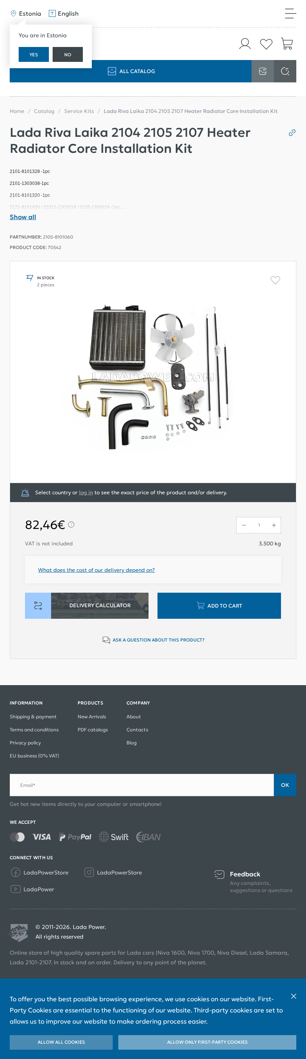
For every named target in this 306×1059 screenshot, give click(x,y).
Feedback (245, 874)
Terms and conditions (34, 730)
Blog (132, 743)
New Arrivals (92, 716)
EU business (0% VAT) (34, 756)
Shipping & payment (33, 716)
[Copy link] (289, 133)
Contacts (137, 730)
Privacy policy (25, 743)
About (134, 716)
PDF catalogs (93, 730)
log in (86, 492)
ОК (285, 785)
